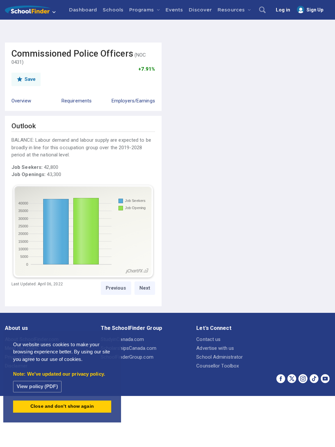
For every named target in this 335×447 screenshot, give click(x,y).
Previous (116, 288)
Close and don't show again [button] (62, 406)
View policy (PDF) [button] (37, 386)
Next (144, 288)
